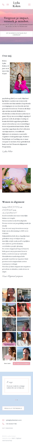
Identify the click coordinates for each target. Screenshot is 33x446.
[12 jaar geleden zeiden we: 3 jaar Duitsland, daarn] (9, 339)
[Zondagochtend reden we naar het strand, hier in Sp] (24, 353)
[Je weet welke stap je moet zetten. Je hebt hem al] (9, 353)
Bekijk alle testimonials (13, 408)
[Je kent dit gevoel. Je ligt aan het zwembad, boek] (24, 310)
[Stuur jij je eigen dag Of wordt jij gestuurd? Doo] (9, 295)
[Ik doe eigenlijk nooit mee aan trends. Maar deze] (24, 295)
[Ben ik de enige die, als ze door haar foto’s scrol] (9, 310)
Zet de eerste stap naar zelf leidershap (16, 34)
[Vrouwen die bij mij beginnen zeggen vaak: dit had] (24, 324)
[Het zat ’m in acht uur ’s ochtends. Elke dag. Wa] (9, 324)
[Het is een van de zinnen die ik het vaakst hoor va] (24, 339)
